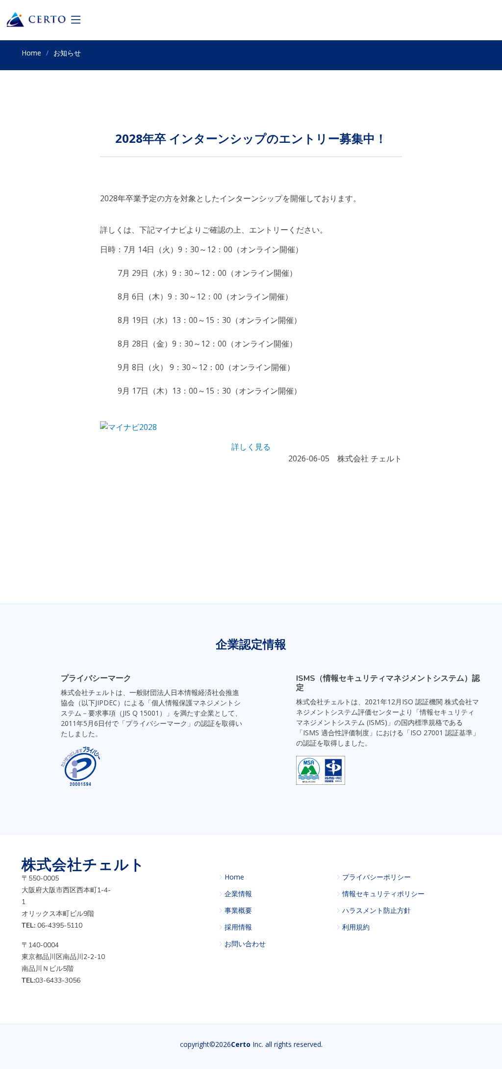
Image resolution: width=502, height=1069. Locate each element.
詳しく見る (251, 446)
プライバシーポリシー (376, 877)
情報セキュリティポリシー (383, 893)
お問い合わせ (245, 943)
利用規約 (356, 927)
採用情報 (238, 927)
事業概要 (238, 910)
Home (31, 52)
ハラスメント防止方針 (376, 910)
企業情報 (238, 893)
